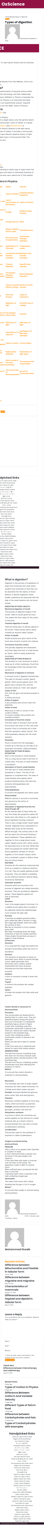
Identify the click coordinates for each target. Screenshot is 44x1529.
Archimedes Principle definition (24, 238)
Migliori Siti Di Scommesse (22, 1439)
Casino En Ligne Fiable (22, 1514)
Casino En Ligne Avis (22, 1521)
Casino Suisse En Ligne (22, 1481)
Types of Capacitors (24, 296)
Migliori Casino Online (22, 1510)
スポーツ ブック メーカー (22, 1450)
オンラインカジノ (6, 532)
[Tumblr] (18, 1218)
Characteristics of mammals (16, 1288)
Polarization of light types (26, 353)
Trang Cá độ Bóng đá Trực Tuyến (22, 1459)
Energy (8, 212)
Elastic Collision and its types (12, 230)
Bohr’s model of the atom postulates (12, 362)
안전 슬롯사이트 (6, 516)
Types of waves (12, 343)
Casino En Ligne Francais (22, 1474)
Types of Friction (26, 202)
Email (7, 1346)
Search (2, 411)
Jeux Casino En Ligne (22, 1441)
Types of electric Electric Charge (12, 286)
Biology (12, 17)
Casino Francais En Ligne (22, 1499)
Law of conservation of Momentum (12, 202)
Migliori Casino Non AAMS (22, 1519)
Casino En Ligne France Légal (22, 1436)
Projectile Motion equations (27, 194)
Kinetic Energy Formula (26, 212)
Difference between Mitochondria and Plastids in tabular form (21, 1268)
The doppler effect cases (11, 314)
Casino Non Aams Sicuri (22, 1468)
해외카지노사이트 (6, 498)
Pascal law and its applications (12, 239)
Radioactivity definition (11, 353)
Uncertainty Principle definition (10, 275)
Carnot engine (25, 343)
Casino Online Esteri (22, 1494)
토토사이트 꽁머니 (6, 514)
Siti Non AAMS (6, 534)
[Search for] (36, 49)
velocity (23, 187)
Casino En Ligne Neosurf (22, 1516)
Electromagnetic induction (26, 275)
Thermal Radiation (9, 265)
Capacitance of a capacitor (12, 333)
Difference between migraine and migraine (19, 1279)
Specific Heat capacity (25, 265)
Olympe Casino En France (22, 1485)
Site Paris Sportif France (22, 1456)
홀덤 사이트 (6, 496)
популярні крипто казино (22, 1445)
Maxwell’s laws (16, 126)
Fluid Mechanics (26, 230)
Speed (8, 187)
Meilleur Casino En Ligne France (22, 1496)
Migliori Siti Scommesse (22, 1465)
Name (7, 1341)
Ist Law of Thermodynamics (27, 372)
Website (7, 1350)
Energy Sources (12, 222)
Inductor (23, 314)
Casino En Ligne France (22, 1476)
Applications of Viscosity (12, 247)
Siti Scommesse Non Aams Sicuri (22, 1463)
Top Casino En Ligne (22, 1503)
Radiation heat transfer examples (25, 255)
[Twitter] (0, 1525)
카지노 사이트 (6, 505)
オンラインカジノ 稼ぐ (22, 1448)
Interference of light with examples (26, 333)
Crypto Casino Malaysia (22, 1483)
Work (22, 222)
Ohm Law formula (9, 296)
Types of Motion (12, 194)
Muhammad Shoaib (26, 38)
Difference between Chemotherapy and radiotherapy (20, 1369)
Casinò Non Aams (6, 552)
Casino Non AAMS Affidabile (22, 1492)
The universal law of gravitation (27, 362)
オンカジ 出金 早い (6, 487)
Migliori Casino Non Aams (22, 1479)
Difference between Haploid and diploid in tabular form (19, 1299)
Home (7, 17)
